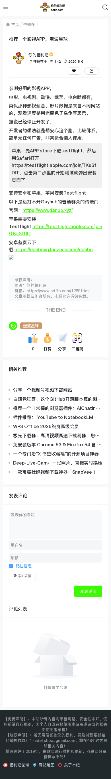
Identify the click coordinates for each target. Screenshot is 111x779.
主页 (15, 24)
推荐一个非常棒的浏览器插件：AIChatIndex (57, 408)
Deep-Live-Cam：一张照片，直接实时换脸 (57, 463)
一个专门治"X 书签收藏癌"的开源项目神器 (56, 454)
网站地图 (47, 765)
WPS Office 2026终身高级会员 (46, 426)
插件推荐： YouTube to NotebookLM (53, 417)
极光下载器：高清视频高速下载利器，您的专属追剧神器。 (56, 435)
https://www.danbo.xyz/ (47, 210)
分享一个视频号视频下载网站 (42, 390)
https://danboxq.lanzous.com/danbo (54, 249)
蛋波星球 (31, 325)
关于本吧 (72, 765)
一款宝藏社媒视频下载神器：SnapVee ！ (55, 472)
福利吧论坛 (19, 765)
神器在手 (31, 24)
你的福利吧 (38, 55)
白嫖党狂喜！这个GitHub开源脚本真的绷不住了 (57, 399)
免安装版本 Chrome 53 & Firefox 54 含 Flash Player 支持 (57, 444)
